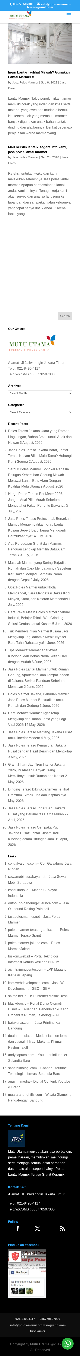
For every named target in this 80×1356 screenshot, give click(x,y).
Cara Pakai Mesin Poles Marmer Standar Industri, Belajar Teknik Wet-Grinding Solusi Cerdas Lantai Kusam (39, 617)
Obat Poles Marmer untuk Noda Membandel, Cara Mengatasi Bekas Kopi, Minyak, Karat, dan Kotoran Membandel (39, 593)
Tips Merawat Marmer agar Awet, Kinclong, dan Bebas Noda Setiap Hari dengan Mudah (37, 655)
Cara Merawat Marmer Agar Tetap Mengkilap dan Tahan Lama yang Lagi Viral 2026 (37, 718)
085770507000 (23, 4)
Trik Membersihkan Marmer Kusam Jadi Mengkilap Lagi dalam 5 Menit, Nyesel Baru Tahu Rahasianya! (38, 637)
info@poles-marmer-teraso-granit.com (37, 1325)
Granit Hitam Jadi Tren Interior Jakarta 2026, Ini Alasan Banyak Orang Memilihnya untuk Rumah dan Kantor (36, 770)
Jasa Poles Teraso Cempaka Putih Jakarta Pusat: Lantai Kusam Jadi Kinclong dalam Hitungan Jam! (34, 833)
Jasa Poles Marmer (25, 82)
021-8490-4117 (28, 368)
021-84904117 (25, 1319)
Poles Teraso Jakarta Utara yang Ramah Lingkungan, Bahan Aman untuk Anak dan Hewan (40, 436)
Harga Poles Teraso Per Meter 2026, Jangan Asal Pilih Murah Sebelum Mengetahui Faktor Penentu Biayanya (36, 499)
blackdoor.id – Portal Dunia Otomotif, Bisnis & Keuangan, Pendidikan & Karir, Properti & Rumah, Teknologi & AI (38, 1009)
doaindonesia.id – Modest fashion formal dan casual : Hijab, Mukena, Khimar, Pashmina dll (38, 1041)
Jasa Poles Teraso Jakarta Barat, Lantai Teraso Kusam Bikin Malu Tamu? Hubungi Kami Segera (40, 455)
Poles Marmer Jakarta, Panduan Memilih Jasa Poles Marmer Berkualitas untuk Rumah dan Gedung (39, 699)
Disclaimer (37, 1331)
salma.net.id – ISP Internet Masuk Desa (38, 996)
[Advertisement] (40, 265)
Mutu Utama (39, 1344)
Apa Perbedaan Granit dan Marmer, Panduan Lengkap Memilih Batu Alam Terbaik (36, 549)
